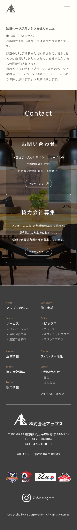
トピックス (49, 323)
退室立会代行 (17, 339)
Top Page (68, 519)
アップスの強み (17, 308)
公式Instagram (44, 498)
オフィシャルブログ (56, 334)
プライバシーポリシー (54, 393)
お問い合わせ (50, 372)
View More (36, 183)
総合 (46, 377)
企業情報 (12, 356)
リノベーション (19, 329)
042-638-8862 (42, 439)
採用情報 (12, 387)
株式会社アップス (46, 424)
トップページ (36, 69)
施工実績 (47, 308)
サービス (12, 323)
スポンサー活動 (52, 356)
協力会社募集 (15, 372)
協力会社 (49, 382)
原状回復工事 (17, 334)
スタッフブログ (53, 339)
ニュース (49, 329)
